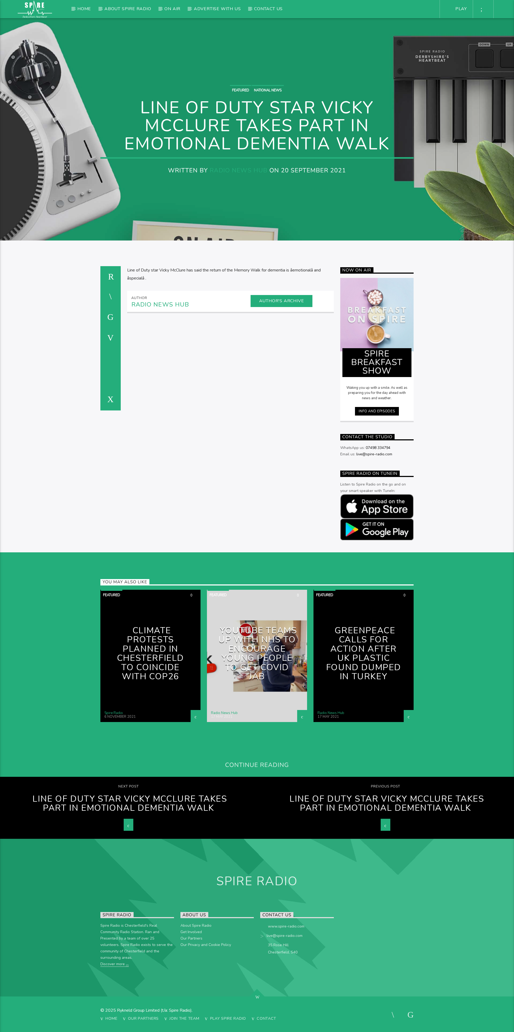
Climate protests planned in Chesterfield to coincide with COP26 (150, 653)
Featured (240, 90)
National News (268, 90)
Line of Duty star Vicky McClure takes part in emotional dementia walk (129, 803)
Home (84, 9)
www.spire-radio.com (286, 926)
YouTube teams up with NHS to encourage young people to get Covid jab (257, 653)
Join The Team (184, 1018)
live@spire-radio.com (374, 454)
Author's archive (281, 301)
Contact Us (268, 9)
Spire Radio (113, 713)
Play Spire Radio (228, 1018)
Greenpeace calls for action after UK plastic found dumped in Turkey (363, 653)
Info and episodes (377, 411)
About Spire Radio (127, 9)
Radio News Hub (238, 170)
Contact (266, 1018)
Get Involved (191, 931)
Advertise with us (217, 9)
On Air (172, 9)
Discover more (113, 964)
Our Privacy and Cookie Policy (205, 944)
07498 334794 (378, 447)
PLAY (460, 9)
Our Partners (191, 938)
